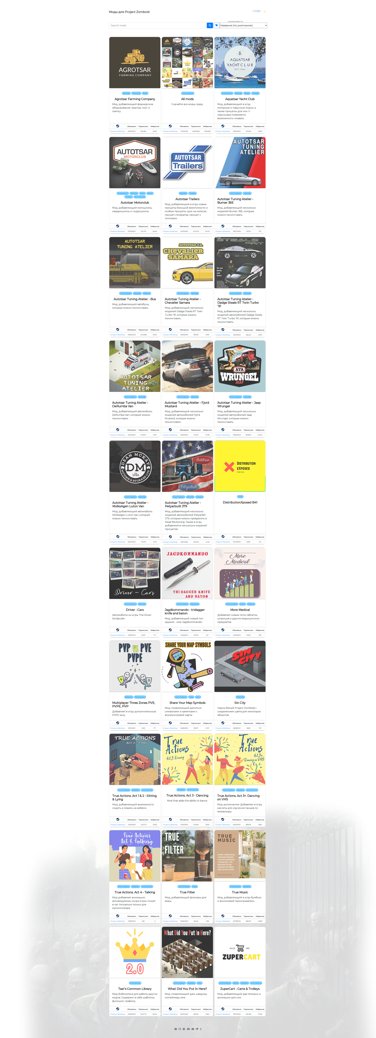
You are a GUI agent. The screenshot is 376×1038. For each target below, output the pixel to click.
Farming (136, 93)
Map (191, 697)
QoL (198, 697)
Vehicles (126, 93)
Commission (187, 93)
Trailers (255, 93)
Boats (247, 93)
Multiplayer (140, 697)
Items (242, 604)
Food (145, 93)
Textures (240, 697)
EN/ (257, 11)
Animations (140, 197)
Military (146, 293)
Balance (128, 697)
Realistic (135, 790)
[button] (264, 11)
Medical (251, 604)
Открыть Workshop (117, 131)
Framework (227, 93)
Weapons (194, 604)
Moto (142, 193)
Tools (240, 496)
